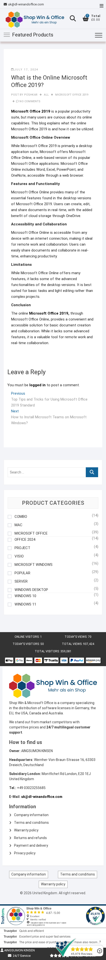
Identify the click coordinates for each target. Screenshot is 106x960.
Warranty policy (26, 830)
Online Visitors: (27, 637)
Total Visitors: (47, 651)
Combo (21, 517)
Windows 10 (25, 596)
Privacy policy (24, 853)
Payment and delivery (31, 845)
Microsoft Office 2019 (71, 94)
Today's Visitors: (26, 644)
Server (21, 581)
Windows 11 (25, 604)
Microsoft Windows (34, 565)
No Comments (29, 101)
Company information (31, 815)
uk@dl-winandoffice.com (26, 4)
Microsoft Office (31, 533)
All (46, 94)
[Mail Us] (6, 4)
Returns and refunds (30, 838)
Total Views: (72, 644)
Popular (22, 573)
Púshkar (30, 94)
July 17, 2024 (26, 69)
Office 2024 (25, 539)
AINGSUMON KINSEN (19, 950)
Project (22, 548)
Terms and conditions (31, 823)
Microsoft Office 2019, (49, 313)
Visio (19, 556)
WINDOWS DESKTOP (31, 590)
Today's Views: (76, 637)
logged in (37, 385)
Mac (18, 525)
